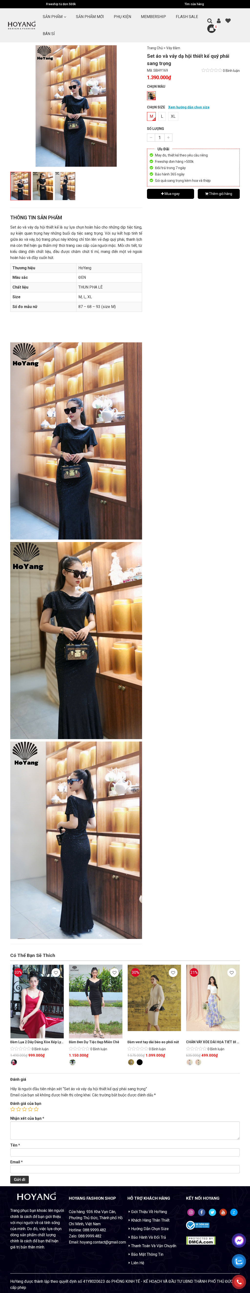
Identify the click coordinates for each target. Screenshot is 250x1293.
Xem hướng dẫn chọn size (188, 107)
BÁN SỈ (49, 33)
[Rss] (191, 1212)
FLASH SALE (187, 16)
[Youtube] (223, 1212)
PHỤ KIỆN (122, 16)
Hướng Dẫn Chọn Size (150, 1228)
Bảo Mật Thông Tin (147, 1254)
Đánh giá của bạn (25, 1103)
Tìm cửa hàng (194, 4)
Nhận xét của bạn (27, 1118)
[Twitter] (212, 1212)
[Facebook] (201, 1212)
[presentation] (51, 108)
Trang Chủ (155, 48)
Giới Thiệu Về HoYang (149, 1211)
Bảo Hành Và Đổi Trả (148, 1237)
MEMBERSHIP (153, 16)
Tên (15, 1145)
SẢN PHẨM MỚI (90, 16)
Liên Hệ (137, 1263)
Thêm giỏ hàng (220, 194)
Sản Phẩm (52, 16)
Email (16, 1162)
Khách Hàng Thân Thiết (150, 1220)
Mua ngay (172, 194)
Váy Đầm (173, 48)
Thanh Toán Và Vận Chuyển (153, 1246)
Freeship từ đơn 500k (61, 4)
